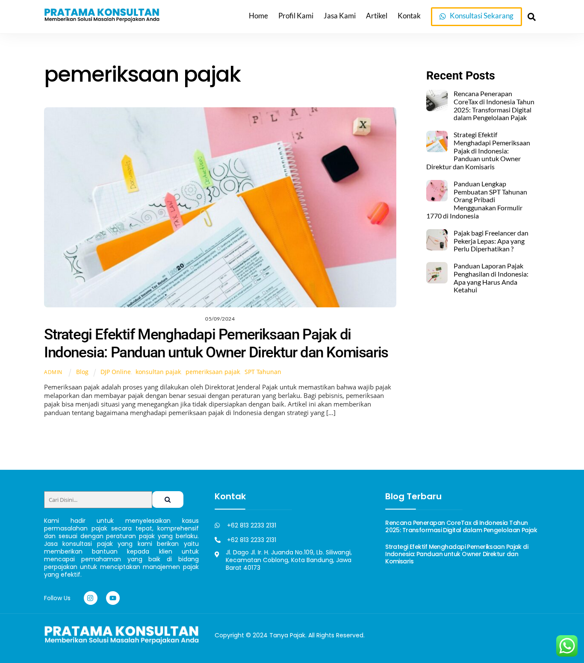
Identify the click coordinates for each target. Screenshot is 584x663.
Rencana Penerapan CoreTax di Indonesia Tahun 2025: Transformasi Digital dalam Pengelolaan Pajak (494, 106)
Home (258, 16)
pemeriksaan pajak (213, 372)
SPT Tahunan (263, 372)
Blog (82, 372)
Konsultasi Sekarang (480, 16)
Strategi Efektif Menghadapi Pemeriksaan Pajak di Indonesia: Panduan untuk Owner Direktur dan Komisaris (216, 343)
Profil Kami (295, 16)
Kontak (409, 16)
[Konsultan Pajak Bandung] (101, 19)
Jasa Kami (340, 16)
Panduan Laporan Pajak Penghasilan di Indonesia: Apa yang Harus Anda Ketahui (491, 278)
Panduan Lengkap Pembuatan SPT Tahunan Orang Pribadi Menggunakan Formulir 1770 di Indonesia (476, 200)
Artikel (376, 16)
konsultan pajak (158, 372)
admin (53, 372)
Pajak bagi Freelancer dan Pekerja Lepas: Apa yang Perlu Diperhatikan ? (491, 241)
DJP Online (115, 372)
